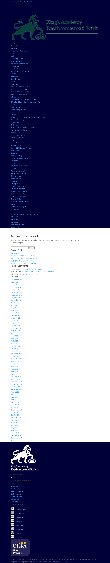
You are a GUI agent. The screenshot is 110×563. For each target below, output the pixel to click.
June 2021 (14, 366)
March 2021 (15, 374)
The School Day (16, 156)
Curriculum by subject (18, 207)
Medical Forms (16, 133)
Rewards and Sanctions (19, 171)
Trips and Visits (16, 176)
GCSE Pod (18, 537)
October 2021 (16, 356)
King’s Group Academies (19, 51)
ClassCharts (19, 525)
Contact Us (15, 53)
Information (15, 97)
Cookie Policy (15, 502)
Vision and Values (17, 61)
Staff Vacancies (16, 494)
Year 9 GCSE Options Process (21, 148)
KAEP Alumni (15, 74)
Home (13, 43)
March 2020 (15, 402)
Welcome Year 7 (16, 253)
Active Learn (19, 529)
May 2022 (14, 338)
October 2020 (16, 387)
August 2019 (15, 420)
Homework (15, 209)
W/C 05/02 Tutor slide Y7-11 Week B (23, 263)
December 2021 (16, 351)
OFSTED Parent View (18, 135)
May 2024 (14, 282)
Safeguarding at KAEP (18, 110)
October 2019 (16, 415)
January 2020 (15, 407)
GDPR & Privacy (16, 496)
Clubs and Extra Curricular (20, 158)
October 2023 (16, 298)
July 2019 (14, 423)
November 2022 (16, 323)
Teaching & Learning (18, 489)
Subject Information (18, 189)
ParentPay (14, 140)
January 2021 (15, 379)
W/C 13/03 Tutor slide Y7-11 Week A (23, 256)
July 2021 (14, 364)
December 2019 (16, 410)
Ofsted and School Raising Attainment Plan (26, 102)
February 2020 (16, 405)
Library (13, 168)
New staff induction (17, 224)
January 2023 (15, 318)
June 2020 (14, 395)
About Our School (17, 46)
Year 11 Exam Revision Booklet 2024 (24, 258)
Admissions (15, 84)
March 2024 (15, 285)
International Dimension (19, 64)
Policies (13, 105)
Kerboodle (18, 517)
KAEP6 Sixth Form (17, 179)
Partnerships (15, 76)
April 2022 (14, 341)
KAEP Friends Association (20, 71)
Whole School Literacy (18, 217)
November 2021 (16, 354)
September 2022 (16, 328)
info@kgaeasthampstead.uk (22, 480)
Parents (13, 115)
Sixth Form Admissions (19, 94)
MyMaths (18, 533)
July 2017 (14, 440)
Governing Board (17, 59)
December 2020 (16, 382)
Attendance (15, 122)
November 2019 (16, 412)
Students (14, 153)
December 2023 (16, 292)
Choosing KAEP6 (17, 181)
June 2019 (14, 425)
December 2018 (16, 438)
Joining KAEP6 (16, 184)
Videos (13, 82)
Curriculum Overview (18, 196)
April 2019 (14, 430)
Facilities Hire (15, 69)
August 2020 (15, 392)
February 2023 (16, 315)
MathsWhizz (19, 521)
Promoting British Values (19, 201)
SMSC (13, 204)
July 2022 (14, 333)
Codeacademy (20, 510)
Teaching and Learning (19, 191)
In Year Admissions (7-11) (20, 92)
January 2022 (15, 349)
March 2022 (15, 343)
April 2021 (14, 372)
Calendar (26, 1)
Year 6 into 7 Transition (19, 89)
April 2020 (14, 400)
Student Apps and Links (19, 173)
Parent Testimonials (18, 143)
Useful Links (15, 112)
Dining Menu (15, 125)
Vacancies (14, 219)
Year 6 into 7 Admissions (19, 87)
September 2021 (16, 359)
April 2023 (14, 310)
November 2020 (16, 384)
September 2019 (16, 417)
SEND (13, 212)
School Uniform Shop (18, 145)
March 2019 (15, 433)
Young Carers (15, 150)
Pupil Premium (16, 107)
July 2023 (14, 303)
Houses (13, 163)
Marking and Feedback (19, 130)
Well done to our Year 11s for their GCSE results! (38, 272)
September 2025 (16, 280)
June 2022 (14, 336)
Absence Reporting (17, 120)
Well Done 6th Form (34, 269)
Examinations (15, 161)
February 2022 (16, 346)
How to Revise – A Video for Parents (23, 127)
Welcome (14, 48)
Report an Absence (17, 186)
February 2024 (16, 287)
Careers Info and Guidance (20, 194)
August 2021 (15, 361)
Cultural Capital (16, 199)
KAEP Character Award (19, 166)
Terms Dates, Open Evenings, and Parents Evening (28, 117)
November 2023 (16, 295)
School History (16, 79)
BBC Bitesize (19, 513)
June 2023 (14, 305)
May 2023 (14, 308)
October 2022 (16, 326)
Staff (12, 56)
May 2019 (14, 428)
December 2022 (16, 321)
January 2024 (15, 290)
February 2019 (16, 435)
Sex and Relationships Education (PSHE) (25, 214)
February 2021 (16, 377)
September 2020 (16, 389)
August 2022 (15, 331)
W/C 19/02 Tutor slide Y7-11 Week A (23, 261)
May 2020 (14, 397)
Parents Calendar (17, 138)
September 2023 (16, 300)
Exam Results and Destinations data (23, 99)
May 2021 (14, 369)
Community (15, 66)
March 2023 (15, 313)
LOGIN (32, 1)
